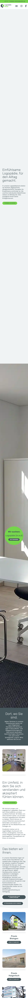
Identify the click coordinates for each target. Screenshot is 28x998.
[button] (16, 6)
